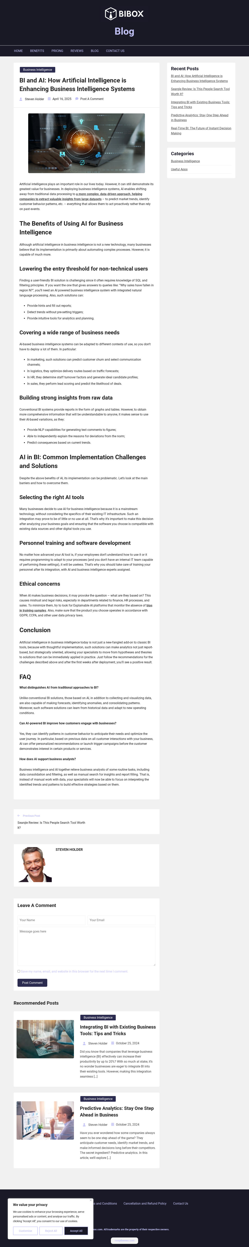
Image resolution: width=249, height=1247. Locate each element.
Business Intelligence (37, 70)
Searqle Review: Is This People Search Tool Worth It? (51, 825)
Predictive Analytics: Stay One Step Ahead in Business (117, 1112)
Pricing (57, 51)
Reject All (51, 1230)
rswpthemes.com (124, 1240)
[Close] (91, 1200)
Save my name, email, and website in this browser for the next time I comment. (74, 971)
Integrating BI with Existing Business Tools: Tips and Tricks (118, 1030)
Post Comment (32, 983)
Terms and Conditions (102, 1203)
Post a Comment (91, 99)
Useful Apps (179, 169)
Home (18, 51)
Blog (124, 31)
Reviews (77, 51)
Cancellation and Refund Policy (145, 1203)
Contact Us (115, 51)
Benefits (37, 51)
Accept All (76, 1230)
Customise (25, 1230)
